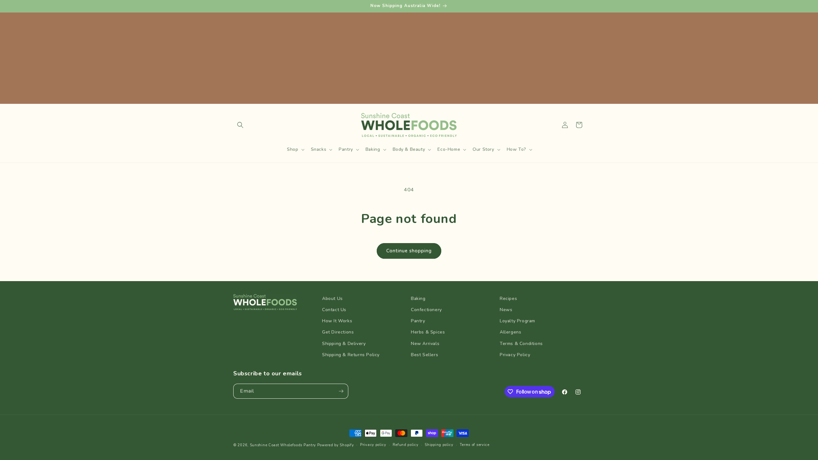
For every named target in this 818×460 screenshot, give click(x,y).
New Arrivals (425, 344)
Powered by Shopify (335, 445)
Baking (418, 298)
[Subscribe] (341, 391)
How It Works (337, 321)
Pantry (418, 321)
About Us (332, 298)
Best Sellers (424, 355)
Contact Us (334, 310)
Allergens (510, 332)
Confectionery (426, 310)
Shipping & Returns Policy (351, 355)
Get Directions (338, 332)
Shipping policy (439, 444)
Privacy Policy (515, 355)
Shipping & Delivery (344, 344)
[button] (240, 125)
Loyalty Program (517, 321)
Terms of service (475, 444)
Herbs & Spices (428, 332)
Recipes (508, 298)
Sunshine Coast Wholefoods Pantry (283, 445)
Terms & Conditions (521, 344)
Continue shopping (409, 251)
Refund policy (406, 444)
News (506, 310)
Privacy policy (373, 444)
